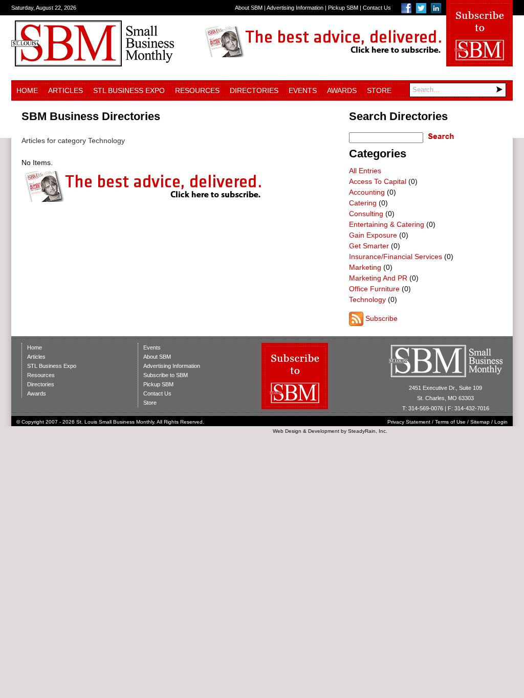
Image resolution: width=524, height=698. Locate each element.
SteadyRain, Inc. (367, 431)
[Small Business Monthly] (92, 64)
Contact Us (377, 8)
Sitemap (480, 422)
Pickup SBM (343, 8)
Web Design (287, 431)
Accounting (367, 192)
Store (379, 90)
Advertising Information (295, 8)
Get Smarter (369, 246)
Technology (367, 299)
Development (323, 431)
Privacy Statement (408, 422)
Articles (65, 90)
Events (303, 90)
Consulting (366, 214)
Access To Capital (377, 181)
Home (27, 90)
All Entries (365, 171)
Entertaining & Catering (386, 224)
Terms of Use (450, 422)
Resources (197, 90)
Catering (363, 203)
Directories (254, 90)
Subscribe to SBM (165, 375)
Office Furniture (374, 289)
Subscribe (381, 318)
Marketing (365, 267)
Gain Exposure (373, 235)
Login (501, 422)
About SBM (249, 8)
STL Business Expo (129, 90)
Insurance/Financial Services (395, 256)
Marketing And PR (378, 278)
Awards (342, 90)
